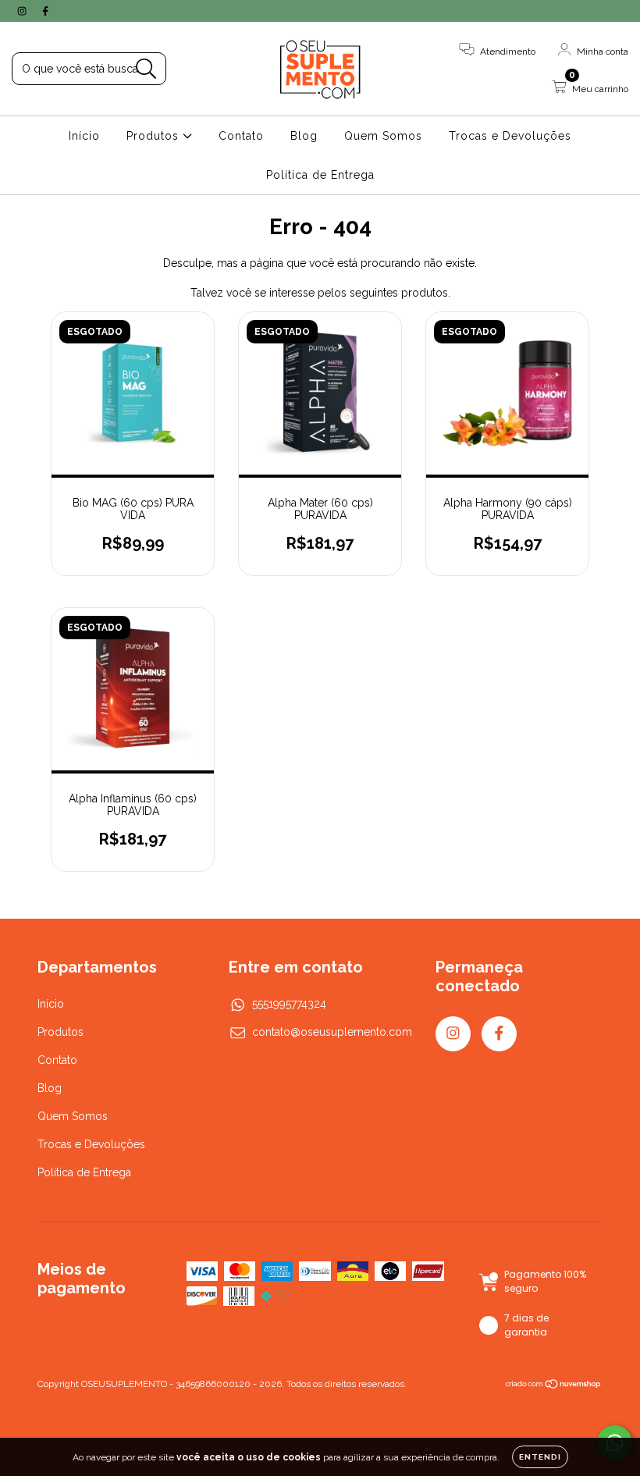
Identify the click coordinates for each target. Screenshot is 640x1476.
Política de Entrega (320, 175)
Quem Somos (383, 136)
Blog (304, 136)
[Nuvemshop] (554, 1385)
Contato (241, 136)
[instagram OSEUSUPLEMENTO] (23, 11)
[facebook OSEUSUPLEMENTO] (45, 11)
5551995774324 (289, 1004)
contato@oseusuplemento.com (332, 1032)
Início (84, 136)
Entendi (540, 1457)
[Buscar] (146, 69)
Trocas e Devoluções (510, 136)
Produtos (154, 136)
